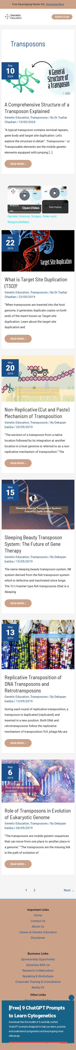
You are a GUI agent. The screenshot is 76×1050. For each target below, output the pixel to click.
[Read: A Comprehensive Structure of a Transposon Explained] (38, 77)
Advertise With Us (38, 965)
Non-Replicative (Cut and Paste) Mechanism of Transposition (37, 412)
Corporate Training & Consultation (38, 982)
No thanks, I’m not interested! (38, 1046)
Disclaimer (38, 937)
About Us (38, 926)
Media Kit (38, 987)
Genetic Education (17, 117)
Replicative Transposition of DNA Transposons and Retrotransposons (33, 683)
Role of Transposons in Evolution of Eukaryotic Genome (38, 813)
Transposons (39, 117)
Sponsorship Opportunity (38, 959)
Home (38, 915)
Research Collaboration (38, 970)
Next (69, 890)
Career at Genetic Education (38, 932)
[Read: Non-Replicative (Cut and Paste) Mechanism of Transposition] (38, 378)
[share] (34, 190)
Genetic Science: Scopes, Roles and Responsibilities (24, 192)
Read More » (20, 165)
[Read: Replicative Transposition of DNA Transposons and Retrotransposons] (38, 644)
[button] (62, 16)
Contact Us (38, 921)
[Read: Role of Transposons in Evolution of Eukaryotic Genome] (38, 781)
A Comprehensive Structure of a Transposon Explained (37, 107)
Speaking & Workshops (38, 976)
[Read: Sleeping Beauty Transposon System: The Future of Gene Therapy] (38, 504)
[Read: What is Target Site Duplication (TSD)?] (38, 250)
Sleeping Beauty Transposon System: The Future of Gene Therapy (33, 544)
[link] (13, 191)
